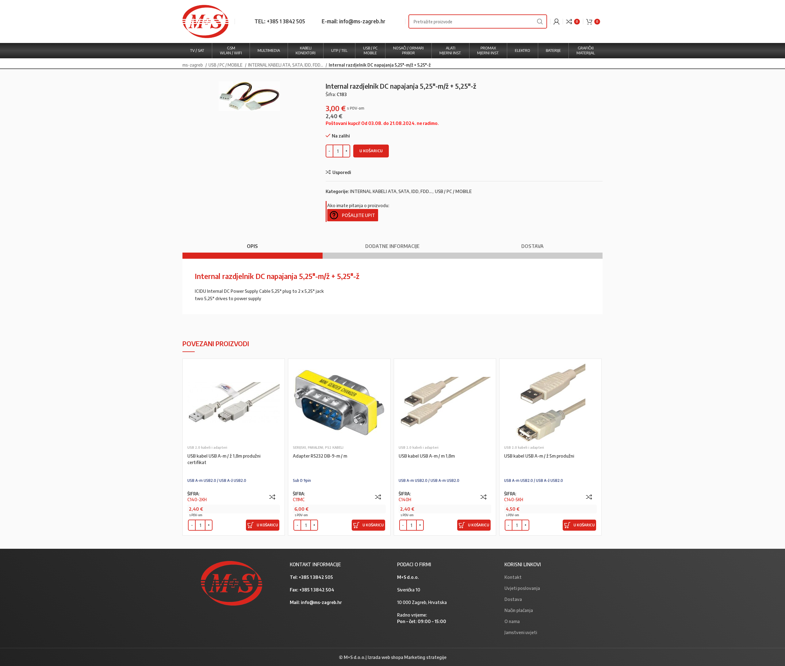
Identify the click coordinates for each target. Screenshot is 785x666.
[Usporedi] (272, 497)
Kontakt (513, 577)
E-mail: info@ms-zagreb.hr (353, 21)
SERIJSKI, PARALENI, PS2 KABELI (318, 447)
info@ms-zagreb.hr (321, 602)
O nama (512, 621)
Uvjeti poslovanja (522, 588)
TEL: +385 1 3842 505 (280, 21)
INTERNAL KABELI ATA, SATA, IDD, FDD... (286, 65)
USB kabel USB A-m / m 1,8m (427, 456)
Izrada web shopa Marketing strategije (407, 657)
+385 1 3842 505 (316, 577)
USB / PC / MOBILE (226, 65)
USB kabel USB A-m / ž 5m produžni (539, 456)
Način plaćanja (518, 610)
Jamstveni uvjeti (520, 632)
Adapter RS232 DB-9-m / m (320, 456)
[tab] (252, 243)
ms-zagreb (193, 65)
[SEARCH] (540, 21)
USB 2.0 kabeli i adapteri (207, 447)
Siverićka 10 (408, 589)
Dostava (513, 599)
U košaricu (371, 150)
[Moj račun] (556, 21)
